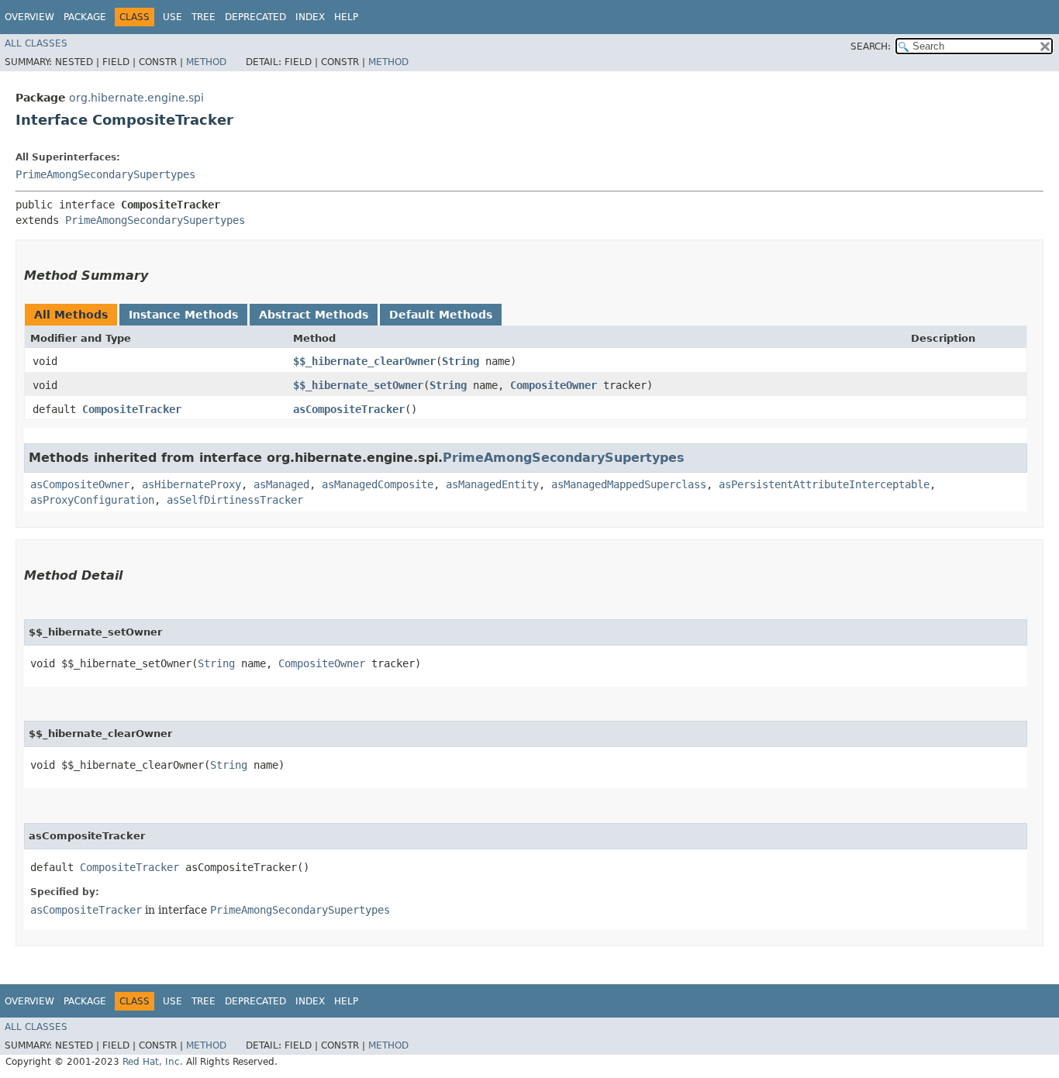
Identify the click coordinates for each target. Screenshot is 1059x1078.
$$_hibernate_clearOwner (364, 361)
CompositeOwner (553, 385)
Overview (29, 17)
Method (206, 62)
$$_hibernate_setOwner (358, 385)
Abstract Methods (313, 314)
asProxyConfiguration (92, 500)
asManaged (281, 484)
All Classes (36, 43)
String (460, 361)
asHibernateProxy (191, 484)
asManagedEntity (492, 484)
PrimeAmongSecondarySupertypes (105, 174)
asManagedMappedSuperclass (628, 484)
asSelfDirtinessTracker (235, 500)
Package (85, 17)
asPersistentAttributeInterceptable (824, 484)
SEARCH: (870, 46)
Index (310, 17)
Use (172, 17)
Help (346, 17)
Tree (203, 17)
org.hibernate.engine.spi (136, 97)
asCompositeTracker (349, 409)
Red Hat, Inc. (152, 1061)
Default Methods (440, 314)
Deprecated (255, 17)
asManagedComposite (377, 484)
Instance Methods (183, 314)
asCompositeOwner (79, 484)
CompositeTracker (131, 409)
